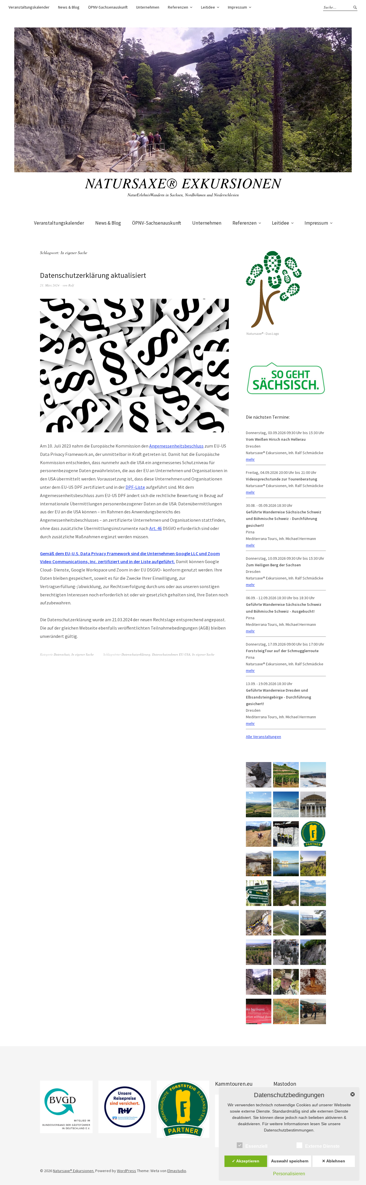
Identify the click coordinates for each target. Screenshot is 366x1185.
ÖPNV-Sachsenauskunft (108, 7)
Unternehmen (147, 7)
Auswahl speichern (290, 1161)
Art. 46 (155, 528)
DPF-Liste (135, 487)
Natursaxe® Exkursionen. (73, 1170)
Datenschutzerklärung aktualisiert (93, 275)
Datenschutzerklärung (136, 654)
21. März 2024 (49, 285)
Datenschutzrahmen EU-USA (171, 654)
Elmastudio (176, 1170)
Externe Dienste (322, 1146)
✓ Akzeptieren (245, 1161)
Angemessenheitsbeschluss (176, 446)
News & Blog (68, 7)
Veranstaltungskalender (29, 7)
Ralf (71, 285)
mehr (250, 459)
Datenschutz (62, 654)
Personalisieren (289, 1173)
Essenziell (256, 1146)
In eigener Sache (82, 654)
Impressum (237, 7)
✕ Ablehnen (333, 1161)
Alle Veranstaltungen (263, 736)
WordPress (126, 1170)
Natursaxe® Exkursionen (183, 182)
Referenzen (178, 7)
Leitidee (208, 7)
